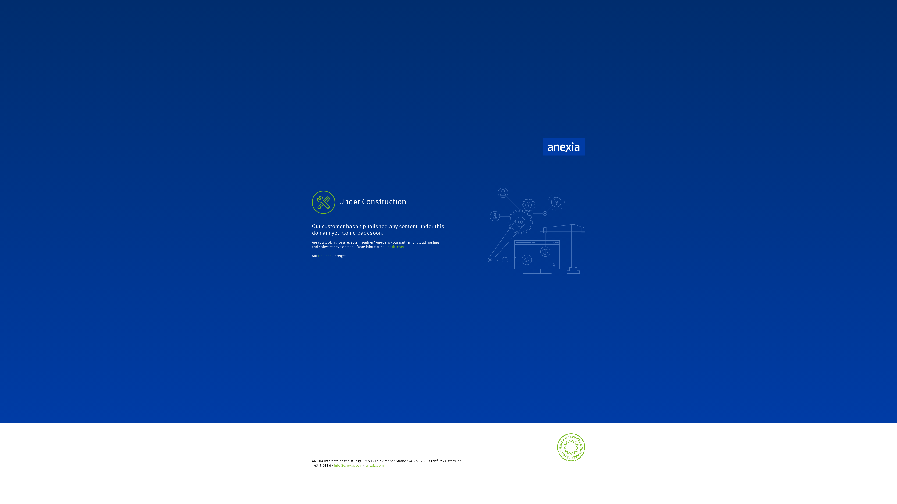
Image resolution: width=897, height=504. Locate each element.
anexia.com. (395, 247)
